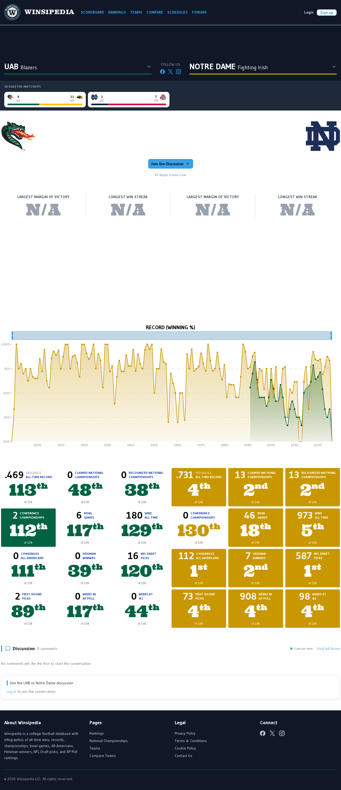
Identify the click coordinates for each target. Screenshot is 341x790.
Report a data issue (172, 175)
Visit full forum (328, 648)
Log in (11, 691)
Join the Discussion (167, 163)
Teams (95, 748)
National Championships (109, 740)
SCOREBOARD (92, 12)
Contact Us (183, 755)
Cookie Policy (185, 748)
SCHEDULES (177, 12)
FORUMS (199, 12)
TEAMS (136, 12)
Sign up (326, 12)
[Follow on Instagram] (178, 71)
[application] (170, 391)
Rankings (97, 733)
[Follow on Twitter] (170, 71)
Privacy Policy (185, 733)
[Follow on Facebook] (162, 71)
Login (309, 12)
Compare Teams (103, 755)
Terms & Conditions (191, 740)
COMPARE (155, 12)
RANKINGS (117, 12)
